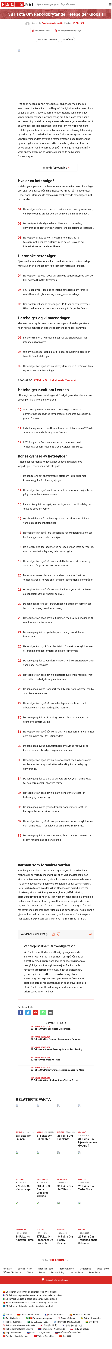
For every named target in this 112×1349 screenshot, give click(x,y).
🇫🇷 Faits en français (54, 1314)
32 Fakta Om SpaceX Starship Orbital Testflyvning (56, 1049)
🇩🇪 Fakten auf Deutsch (28, 1314)
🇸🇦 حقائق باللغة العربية (37, 1322)
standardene (40, 969)
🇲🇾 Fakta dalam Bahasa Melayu (18, 1329)
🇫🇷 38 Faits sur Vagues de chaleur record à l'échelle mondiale (32, 1295)
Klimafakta (68, 39)
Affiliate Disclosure (12, 1272)
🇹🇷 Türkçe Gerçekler (44, 1336)
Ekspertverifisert (42, 30)
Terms (42, 1272)
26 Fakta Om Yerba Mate (86, 1188)
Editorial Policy (24, 1268)
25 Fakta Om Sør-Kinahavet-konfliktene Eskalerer (56, 1080)
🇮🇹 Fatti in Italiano (11, 1318)
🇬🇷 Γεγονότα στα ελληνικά (67, 1322)
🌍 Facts (7, 1314)
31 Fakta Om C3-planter (44, 1137)
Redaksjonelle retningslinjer (70, 30)
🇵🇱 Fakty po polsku (79, 1329)
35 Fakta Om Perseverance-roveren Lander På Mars (57, 1070)
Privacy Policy (57, 1272)
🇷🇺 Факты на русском (38, 1332)
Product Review (66, 1268)
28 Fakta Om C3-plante (65, 1137)
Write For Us (103, 1268)
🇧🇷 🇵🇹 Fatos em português (39, 1318)
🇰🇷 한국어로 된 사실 (72, 1325)
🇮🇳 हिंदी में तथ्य (92, 1322)
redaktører (60, 974)
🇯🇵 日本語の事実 (48, 1325)
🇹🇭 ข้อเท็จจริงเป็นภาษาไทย (68, 1332)
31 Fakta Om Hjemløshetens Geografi (87, 1142)
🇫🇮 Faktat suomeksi (12, 1322)
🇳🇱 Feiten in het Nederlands (51, 1329)
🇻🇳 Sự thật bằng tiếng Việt (16, 1336)
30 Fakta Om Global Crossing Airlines (44, 1191)
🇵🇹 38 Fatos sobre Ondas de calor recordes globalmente (30, 1302)
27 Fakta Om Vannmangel (23, 1188)
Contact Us (85, 1268)
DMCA (30, 1272)
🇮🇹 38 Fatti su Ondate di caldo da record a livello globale (30, 1299)
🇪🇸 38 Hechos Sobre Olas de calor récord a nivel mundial (30, 1292)
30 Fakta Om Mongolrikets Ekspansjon (50, 1029)
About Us (7, 1268)
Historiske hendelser (47, 39)
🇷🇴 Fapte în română (12, 1332)
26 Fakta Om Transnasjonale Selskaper (87, 1240)
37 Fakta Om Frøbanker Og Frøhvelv (45, 1240)
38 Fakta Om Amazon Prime (25, 1238)
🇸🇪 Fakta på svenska (91, 1318)
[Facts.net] (17, 4)
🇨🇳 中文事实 (65, 1336)
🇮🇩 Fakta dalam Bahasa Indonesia (19, 1325)
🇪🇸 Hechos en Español (80, 1314)
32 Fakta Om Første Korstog (45, 1059)
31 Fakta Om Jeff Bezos (65, 1188)
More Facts (94, 1272)
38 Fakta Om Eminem (23, 1137)
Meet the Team (45, 1268)
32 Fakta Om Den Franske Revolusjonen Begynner (56, 1039)
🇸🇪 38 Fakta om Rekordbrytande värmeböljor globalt (28, 1306)
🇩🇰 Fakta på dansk (66, 1318)
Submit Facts (76, 1272)
